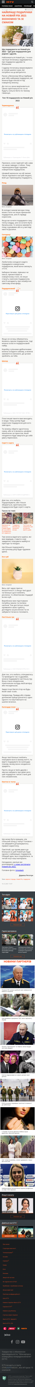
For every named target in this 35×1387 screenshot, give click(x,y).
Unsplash (19, 870)
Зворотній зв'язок (8, 1277)
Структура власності (9, 1248)
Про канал (6, 1244)
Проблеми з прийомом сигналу (13, 1286)
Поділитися (30, 9)
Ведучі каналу (8, 1195)
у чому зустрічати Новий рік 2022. (16, 865)
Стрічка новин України (10, 1315)
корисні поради (11, 879)
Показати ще (17, 925)
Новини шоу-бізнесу (9, 1311)
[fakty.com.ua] (24, 1329)
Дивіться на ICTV (9, 1223)
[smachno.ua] (7, 1335)
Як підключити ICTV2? (10, 1282)
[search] (32, 2)
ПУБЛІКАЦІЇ (27, 6)
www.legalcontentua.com (20, 1384)
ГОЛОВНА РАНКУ (7, 6)
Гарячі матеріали (9, 931)
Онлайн (5, 1257)
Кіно (4, 1269)
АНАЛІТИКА (18, 6)
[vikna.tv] (12, 1329)
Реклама (5, 1273)
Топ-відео (6, 894)
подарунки (26, 879)
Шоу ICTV (6, 1298)
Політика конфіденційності (11, 1294)
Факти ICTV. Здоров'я (9, 1319)
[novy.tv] (18, 1329)
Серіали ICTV (7, 1307)
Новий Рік (19, 879)
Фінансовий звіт (8, 1290)
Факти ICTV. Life (8, 1323)
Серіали (5, 1261)
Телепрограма (7, 1252)
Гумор (5, 1265)
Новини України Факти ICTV (12, 1302)
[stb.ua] (5, 1329)
